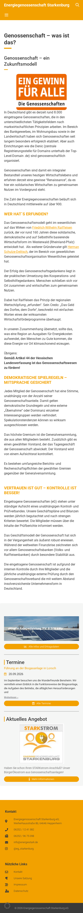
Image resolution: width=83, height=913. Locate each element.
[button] (7, 905)
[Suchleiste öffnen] (77, 5)
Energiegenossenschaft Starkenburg (36, 5)
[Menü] (6, 15)
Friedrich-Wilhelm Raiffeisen (52, 227)
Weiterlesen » (11, 697)
